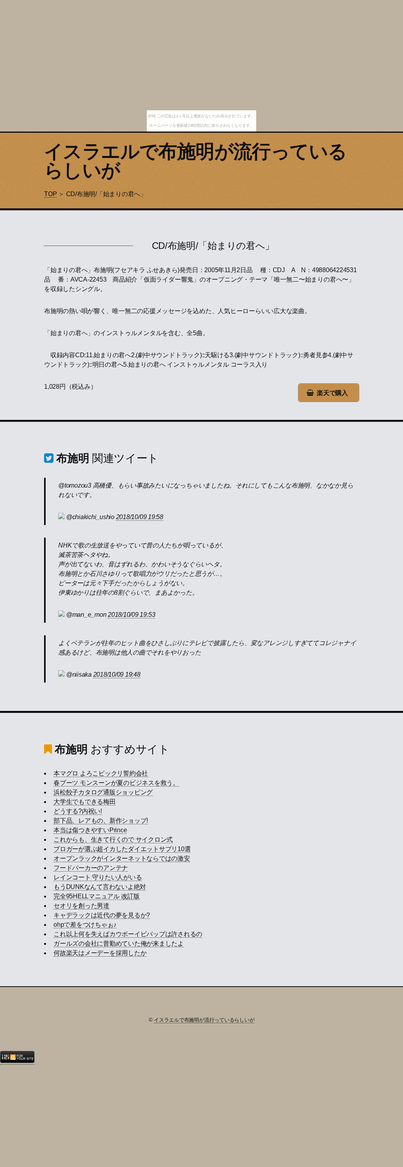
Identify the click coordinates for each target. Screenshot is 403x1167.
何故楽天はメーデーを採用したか (100, 953)
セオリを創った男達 (81, 905)
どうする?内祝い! (78, 811)
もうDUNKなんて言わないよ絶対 (100, 886)
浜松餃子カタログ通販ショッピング (103, 792)
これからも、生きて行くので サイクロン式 (113, 839)
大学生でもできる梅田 (85, 801)
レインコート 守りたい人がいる (98, 877)
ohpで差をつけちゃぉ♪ (85, 924)
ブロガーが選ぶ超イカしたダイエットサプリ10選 (122, 849)
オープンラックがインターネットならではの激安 (122, 858)
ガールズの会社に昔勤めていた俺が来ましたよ (119, 943)
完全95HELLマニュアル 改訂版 (97, 896)
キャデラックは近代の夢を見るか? (102, 915)
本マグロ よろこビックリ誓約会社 (101, 773)
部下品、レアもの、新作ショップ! (101, 820)
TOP (50, 194)
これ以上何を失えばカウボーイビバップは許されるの (128, 934)
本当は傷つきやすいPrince (90, 830)
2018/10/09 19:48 (116, 674)
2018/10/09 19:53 (131, 614)
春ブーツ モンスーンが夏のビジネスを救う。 (116, 782)
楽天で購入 (332, 393)
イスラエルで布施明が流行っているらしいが (195, 161)
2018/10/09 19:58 (139, 517)
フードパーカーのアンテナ (91, 868)
